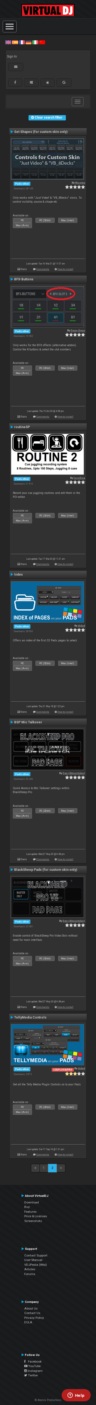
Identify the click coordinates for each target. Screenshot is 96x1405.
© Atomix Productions (48, 1400)
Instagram (35, 1371)
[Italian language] (35, 42)
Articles (29, 1269)
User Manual (33, 1260)
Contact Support (35, 1255)
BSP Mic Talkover (28, 722)
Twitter (32, 1375)
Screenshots (33, 1221)
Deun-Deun (78, 330)
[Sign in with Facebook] (15, 82)
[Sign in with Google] (64, 82)
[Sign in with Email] (15, 67)
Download (31, 1202)
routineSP (22, 427)
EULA (28, 1322)
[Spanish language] (15, 42)
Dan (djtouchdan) (74, 773)
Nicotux (80, 182)
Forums (29, 1274)
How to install (65, 269)
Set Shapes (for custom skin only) (40, 132)
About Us (31, 1308)
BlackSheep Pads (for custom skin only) (45, 870)
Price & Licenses (35, 1216)
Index (18, 574)
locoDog (79, 477)
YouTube (34, 1366)
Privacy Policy (34, 1318)
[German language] (28, 42)
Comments (42, 269)
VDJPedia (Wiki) (35, 1265)
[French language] (22, 42)
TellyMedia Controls (30, 1017)
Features (30, 1211)
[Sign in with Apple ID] (48, 82)
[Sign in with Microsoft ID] (31, 82)
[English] (8, 42)
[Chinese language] (42, 42)
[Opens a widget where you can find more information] (76, 1395)
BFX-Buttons (23, 279)
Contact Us (32, 1313)
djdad (81, 625)
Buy (27, 1207)
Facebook (34, 1361)
